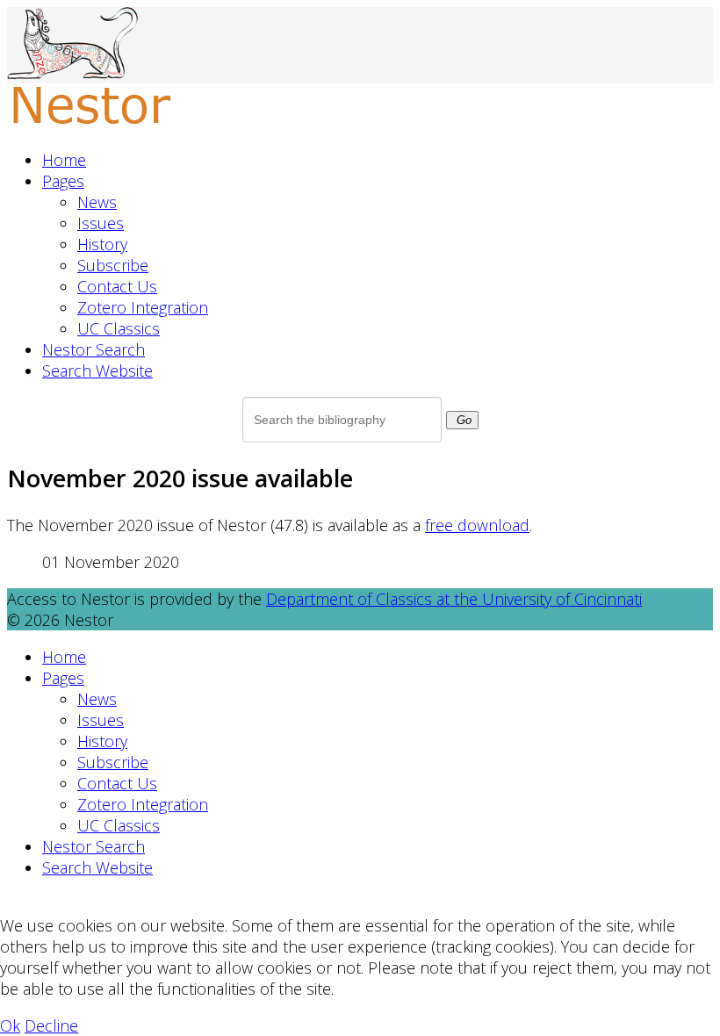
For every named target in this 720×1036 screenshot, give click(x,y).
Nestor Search (93, 349)
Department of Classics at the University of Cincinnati (454, 598)
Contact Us (117, 286)
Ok (10, 1025)
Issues (100, 223)
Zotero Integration (142, 307)
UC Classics (118, 328)
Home (64, 159)
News (97, 201)
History (102, 244)
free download (477, 525)
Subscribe (112, 265)
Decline (51, 1025)
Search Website (97, 370)
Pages (63, 180)
